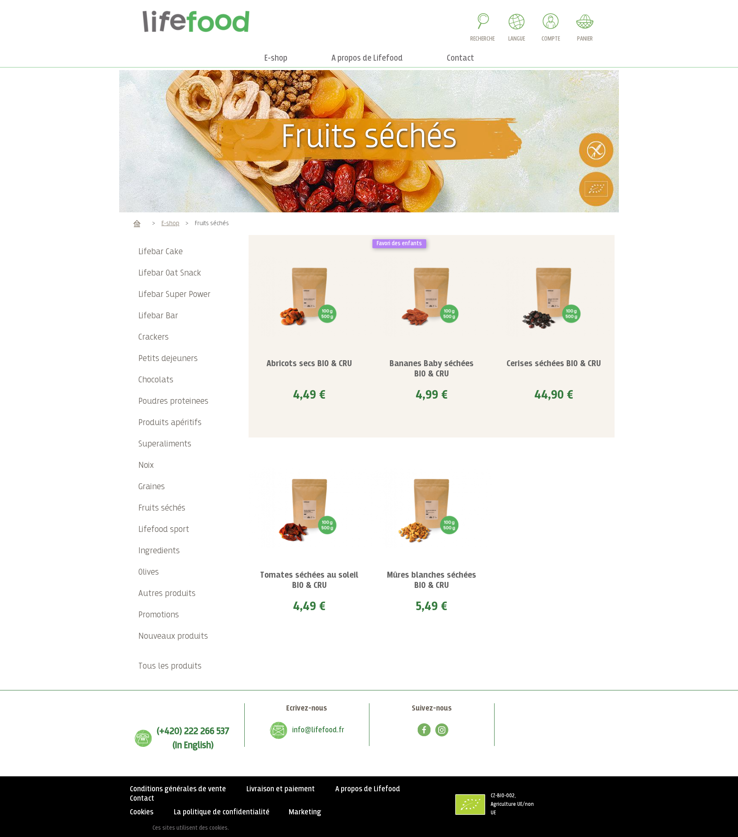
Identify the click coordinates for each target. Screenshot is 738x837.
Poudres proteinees (173, 401)
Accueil (137, 223)
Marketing (305, 812)
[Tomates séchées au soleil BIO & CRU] (310, 507)
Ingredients (159, 550)
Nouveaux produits (173, 636)
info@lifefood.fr (318, 730)
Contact (142, 798)
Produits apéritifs (170, 422)
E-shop (170, 223)
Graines (151, 486)
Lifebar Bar (158, 315)
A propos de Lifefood (367, 789)
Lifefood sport (163, 529)
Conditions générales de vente (178, 789)
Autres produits (167, 593)
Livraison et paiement (280, 789)
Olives (148, 572)
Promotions (158, 615)
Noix (146, 465)
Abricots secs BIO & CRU (309, 363)
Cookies (141, 812)
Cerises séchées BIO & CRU (554, 363)
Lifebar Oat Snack (169, 273)
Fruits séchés (161, 508)
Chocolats (155, 380)
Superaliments (164, 444)
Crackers (153, 337)
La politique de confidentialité (221, 812)
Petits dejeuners (168, 358)
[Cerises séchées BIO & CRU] (553, 296)
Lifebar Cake (160, 251)
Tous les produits (170, 666)
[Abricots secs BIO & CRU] (310, 296)
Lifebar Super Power (174, 294)
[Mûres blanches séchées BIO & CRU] (431, 507)
